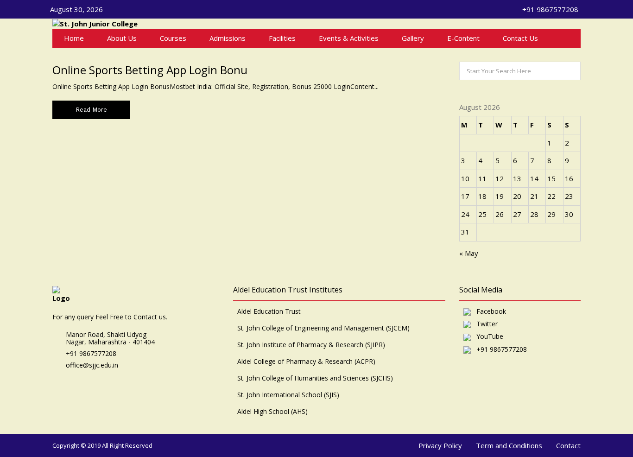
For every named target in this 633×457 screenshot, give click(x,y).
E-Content (463, 38)
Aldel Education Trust (269, 311)
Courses (173, 38)
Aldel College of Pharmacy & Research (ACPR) (306, 361)
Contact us (520, 38)
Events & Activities (349, 38)
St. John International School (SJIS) (288, 395)
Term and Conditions (509, 445)
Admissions (227, 38)
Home (74, 38)
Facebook (488, 312)
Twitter (484, 324)
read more (91, 109)
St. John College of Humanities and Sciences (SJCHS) (315, 378)
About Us (122, 38)
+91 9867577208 (499, 350)
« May (468, 253)
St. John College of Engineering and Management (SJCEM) (323, 328)
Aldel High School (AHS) (272, 411)
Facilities (282, 38)
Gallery (413, 38)
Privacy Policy (440, 445)
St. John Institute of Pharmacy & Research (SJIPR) (311, 345)
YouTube (487, 337)
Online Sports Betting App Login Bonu (149, 69)
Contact (568, 445)
